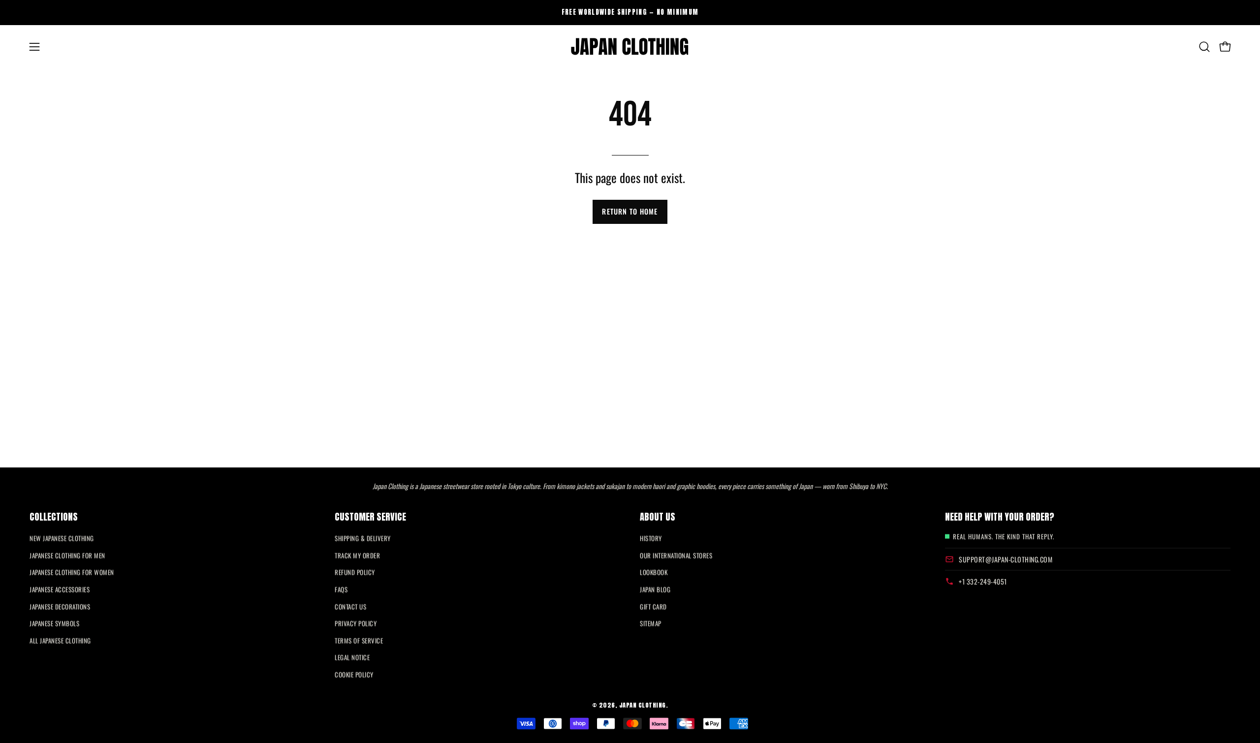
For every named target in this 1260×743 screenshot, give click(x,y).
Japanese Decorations (60, 606)
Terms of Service (359, 640)
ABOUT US (657, 516)
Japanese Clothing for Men (67, 555)
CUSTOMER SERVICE (370, 516)
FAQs (341, 589)
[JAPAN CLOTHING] (630, 46)
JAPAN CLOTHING (642, 705)
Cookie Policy (354, 675)
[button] (1204, 46)
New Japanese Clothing (62, 538)
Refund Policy (355, 572)
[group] (630, 12)
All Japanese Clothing (60, 640)
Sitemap (651, 623)
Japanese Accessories (60, 589)
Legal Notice (352, 657)
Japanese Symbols (54, 623)
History (651, 538)
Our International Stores (676, 555)
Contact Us (350, 606)
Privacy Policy (356, 623)
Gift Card (653, 606)
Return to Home (630, 211)
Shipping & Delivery (363, 538)
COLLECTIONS (54, 516)
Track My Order (357, 555)
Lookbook (653, 572)
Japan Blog (655, 589)
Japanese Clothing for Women (72, 572)
